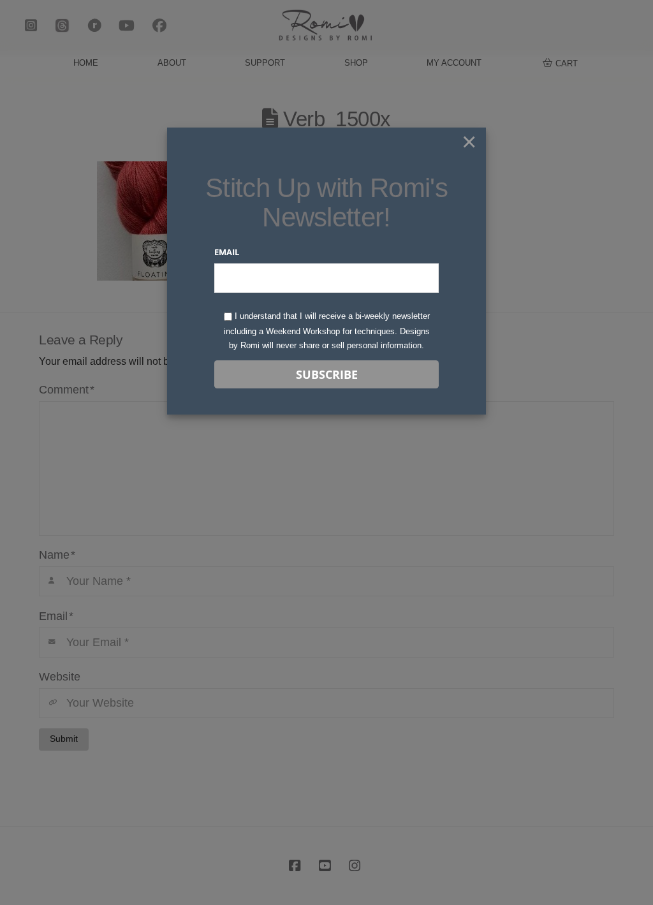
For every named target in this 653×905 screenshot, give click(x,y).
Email (226, 252)
